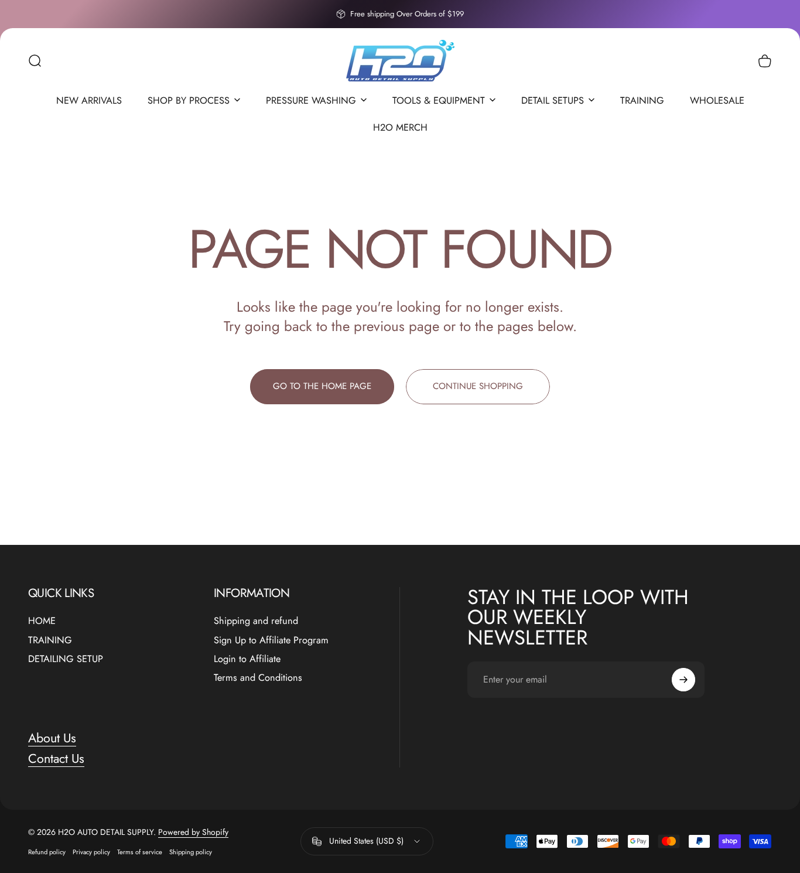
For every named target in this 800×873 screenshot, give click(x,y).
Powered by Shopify (193, 832)
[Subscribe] (683, 679)
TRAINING (50, 640)
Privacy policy (91, 852)
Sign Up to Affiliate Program (271, 640)
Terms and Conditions (258, 678)
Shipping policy (190, 852)
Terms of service (139, 852)
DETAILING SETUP (65, 659)
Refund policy (47, 852)
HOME (42, 621)
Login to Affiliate (247, 659)
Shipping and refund (256, 621)
